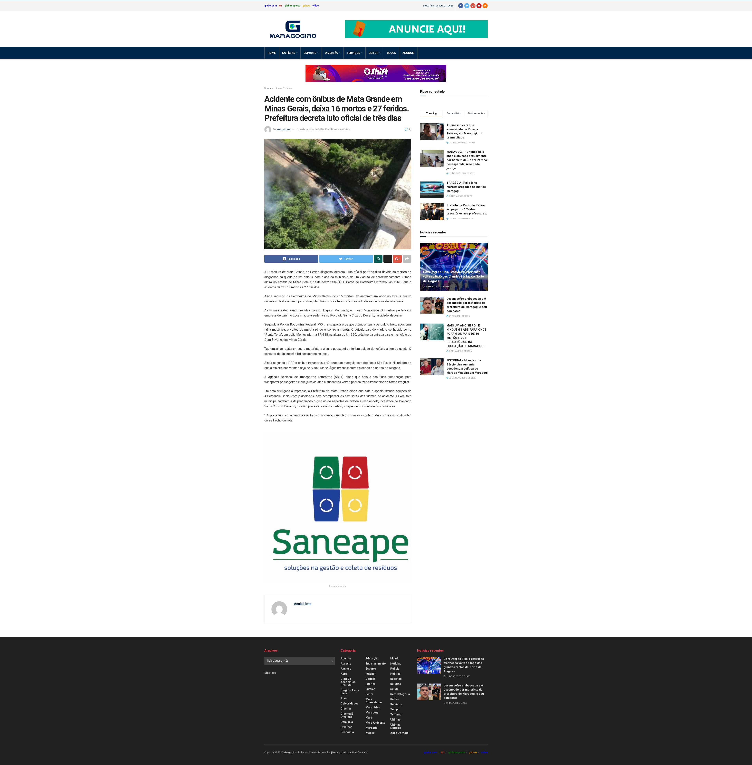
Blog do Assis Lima (350, 692)
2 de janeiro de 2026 (460, 351)
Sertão (394, 699)
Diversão (331, 52)
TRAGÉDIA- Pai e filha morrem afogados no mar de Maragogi (466, 187)
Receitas (396, 678)
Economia (347, 732)
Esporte (310, 52)
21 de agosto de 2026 (437, 286)
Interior (370, 683)
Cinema (346, 708)
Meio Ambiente (375, 722)
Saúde (394, 689)
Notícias (288, 52)
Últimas (395, 719)
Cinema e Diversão (347, 715)
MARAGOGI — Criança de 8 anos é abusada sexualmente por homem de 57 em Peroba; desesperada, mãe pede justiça (467, 160)
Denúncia (347, 721)
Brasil (344, 698)
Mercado (372, 727)
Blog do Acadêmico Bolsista (348, 682)
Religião (395, 683)
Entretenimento (376, 663)
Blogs (391, 52)
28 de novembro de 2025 (462, 378)
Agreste (346, 663)
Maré (369, 717)
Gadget (370, 678)
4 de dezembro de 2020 (310, 129)
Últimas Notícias (283, 88)
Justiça (370, 689)
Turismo (395, 714)
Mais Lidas (373, 707)
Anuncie (408, 52)
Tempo (395, 709)
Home (272, 52)
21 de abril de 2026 (459, 316)
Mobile (370, 732)
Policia (395, 668)
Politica (395, 673)
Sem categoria (400, 694)
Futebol (370, 673)
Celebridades (349, 703)
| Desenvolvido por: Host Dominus (349, 752)
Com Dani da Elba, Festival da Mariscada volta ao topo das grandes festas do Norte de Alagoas (453, 276)
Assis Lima (283, 129)
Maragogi (372, 712)
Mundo (395, 658)
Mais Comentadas (374, 701)
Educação (372, 658)
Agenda (346, 658)
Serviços (353, 52)
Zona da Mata (399, 732)
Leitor (373, 52)
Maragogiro (290, 752)
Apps (344, 673)
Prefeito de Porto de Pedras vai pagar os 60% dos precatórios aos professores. (466, 209)
